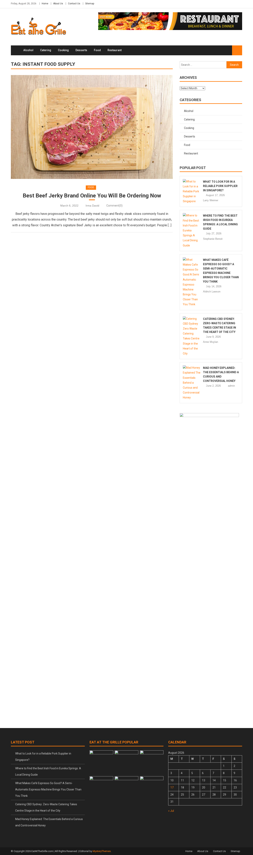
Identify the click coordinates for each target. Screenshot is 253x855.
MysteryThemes (102, 851)
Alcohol (28, 50)
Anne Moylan (210, 341)
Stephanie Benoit (213, 238)
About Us (58, 3)
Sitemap (89, 3)
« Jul (171, 810)
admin (231, 385)
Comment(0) (114, 205)
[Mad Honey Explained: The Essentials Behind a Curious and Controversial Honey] (192, 382)
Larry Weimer (210, 200)
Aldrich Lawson (211, 291)
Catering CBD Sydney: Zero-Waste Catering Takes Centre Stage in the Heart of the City (46, 807)
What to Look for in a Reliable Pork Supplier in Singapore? (220, 186)
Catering (45, 50)
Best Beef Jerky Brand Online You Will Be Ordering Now (92, 195)
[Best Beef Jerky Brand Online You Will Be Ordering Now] (92, 127)
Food (97, 50)
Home (45, 3)
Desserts (81, 50)
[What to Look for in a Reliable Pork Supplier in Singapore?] (192, 191)
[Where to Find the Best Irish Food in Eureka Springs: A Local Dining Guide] (192, 230)
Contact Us (74, 3)
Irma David (92, 205)
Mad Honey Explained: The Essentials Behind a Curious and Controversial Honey (49, 822)
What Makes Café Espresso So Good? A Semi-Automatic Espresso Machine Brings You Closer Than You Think (48, 789)
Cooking (63, 50)
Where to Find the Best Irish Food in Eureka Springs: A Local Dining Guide (48, 771)
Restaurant (115, 50)
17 (172, 787)
